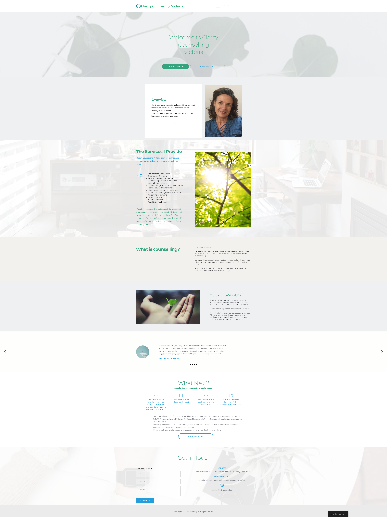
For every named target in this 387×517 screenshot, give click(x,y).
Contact (236, 6)
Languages (247, 6)
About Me (227, 6)
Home (218, 6)
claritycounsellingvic (192, 512)
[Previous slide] (5, 351)
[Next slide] (382, 351)
